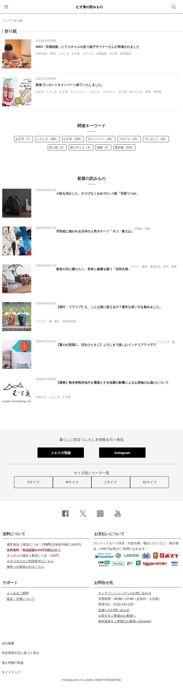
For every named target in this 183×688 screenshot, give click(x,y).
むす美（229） (73, 139)
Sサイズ (33, 482)
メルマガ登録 (61, 453)
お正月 (40, 91)
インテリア (163, 342)
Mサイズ (72, 482)
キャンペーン (79, 91)
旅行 (57, 321)
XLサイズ (150, 482)
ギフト (135, 266)
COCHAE (41, 53)
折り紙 (113, 53)
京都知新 (101, 53)
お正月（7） (23, 139)
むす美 (76, 53)
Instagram (122, 453)
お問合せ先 (103, 583)
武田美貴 (125, 53)
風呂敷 (158, 91)
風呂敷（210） (124, 147)
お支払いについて (109, 534)
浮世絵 (138, 228)
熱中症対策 (69, 321)
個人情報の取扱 (13, 662)
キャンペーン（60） (100, 139)
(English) (124, 621)
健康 (144, 266)
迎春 (148, 91)
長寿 (174, 266)
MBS (53, 53)
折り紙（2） (57, 147)
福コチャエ (136, 91)
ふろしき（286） (47, 139)
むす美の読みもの (89, 7)
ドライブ (41, 321)
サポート (10, 583)
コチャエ (88, 53)
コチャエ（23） (129, 139)
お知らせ (41, 397)
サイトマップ (11, 672)
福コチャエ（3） (81, 147)
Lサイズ (111, 482)
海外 (147, 228)
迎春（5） (103, 147)
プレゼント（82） (156, 139)
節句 (166, 266)
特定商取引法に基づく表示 (20, 653)
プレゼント (109, 91)
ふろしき (63, 53)
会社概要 (8, 643)
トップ (6, 20)
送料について (14, 534)
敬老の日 (155, 266)
